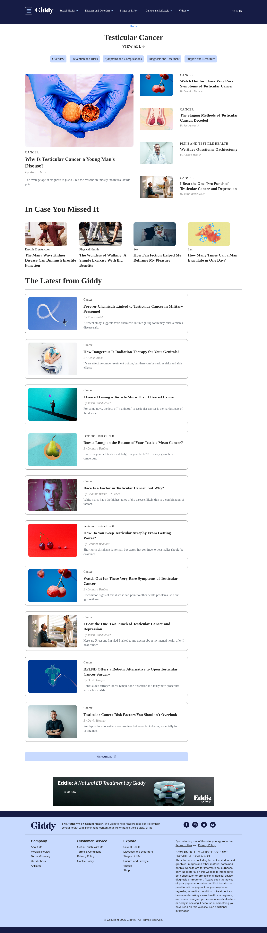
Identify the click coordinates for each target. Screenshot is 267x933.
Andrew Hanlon (192, 154)
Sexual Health (132, 846)
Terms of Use (184, 845)
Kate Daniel (95, 317)
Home (133, 26)
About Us (36, 846)
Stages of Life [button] (128, 10)
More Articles (104, 756)
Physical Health (89, 249)
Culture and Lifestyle (136, 861)
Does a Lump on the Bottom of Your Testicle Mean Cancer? (133, 442)
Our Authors (38, 861)
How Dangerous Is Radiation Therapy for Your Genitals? (131, 352)
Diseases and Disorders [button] (97, 10)
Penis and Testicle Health (204, 143)
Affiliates (36, 865)
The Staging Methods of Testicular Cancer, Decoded (209, 117)
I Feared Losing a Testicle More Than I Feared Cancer (129, 397)
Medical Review (40, 851)
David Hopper (97, 680)
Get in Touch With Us (90, 846)
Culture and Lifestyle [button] (157, 10)
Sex (136, 249)
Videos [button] (182, 10)
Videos (127, 865)
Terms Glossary (40, 856)
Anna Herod (38, 172)
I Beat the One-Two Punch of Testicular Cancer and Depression (208, 186)
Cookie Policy (85, 861)
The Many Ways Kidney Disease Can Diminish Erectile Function (50, 260)
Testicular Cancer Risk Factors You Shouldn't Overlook (130, 714)
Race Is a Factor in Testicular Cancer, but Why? (123, 488)
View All (131, 46)
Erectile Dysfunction (37, 249)
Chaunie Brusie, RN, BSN (104, 494)
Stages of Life (131, 856)
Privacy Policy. (207, 845)
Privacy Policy (85, 856)
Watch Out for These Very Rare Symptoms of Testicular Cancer (206, 83)
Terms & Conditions (89, 851)
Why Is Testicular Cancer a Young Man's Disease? (70, 162)
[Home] (44, 11)
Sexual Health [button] (67, 10)
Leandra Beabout (193, 91)
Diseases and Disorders (138, 851)
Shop (126, 870)
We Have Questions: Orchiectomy (208, 149)
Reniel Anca (95, 357)
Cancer (32, 152)
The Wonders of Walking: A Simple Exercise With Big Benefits (102, 260)
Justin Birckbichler (194, 193)
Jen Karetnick (191, 125)
